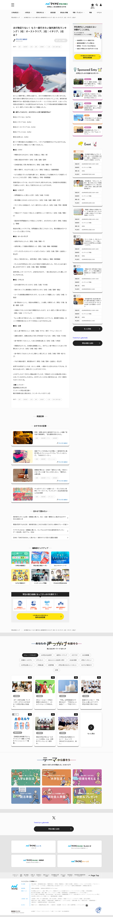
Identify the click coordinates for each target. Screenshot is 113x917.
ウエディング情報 (56, 892)
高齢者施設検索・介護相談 (56, 896)
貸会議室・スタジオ (61, 904)
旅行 (20, 46)
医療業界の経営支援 (42, 902)
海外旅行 (25, 46)
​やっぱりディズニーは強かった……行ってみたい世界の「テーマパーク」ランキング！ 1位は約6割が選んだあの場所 (50, 491)
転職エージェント (68, 898)
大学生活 (27, 12)
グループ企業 (57, 911)
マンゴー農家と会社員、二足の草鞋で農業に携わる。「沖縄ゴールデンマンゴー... (93, 83)
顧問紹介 (44, 900)
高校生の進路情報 (35, 888)
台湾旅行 (42, 46)
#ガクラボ (74, 655)
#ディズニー (51, 496)
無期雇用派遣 (92, 900)
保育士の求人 (85, 900)
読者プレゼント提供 (46, 875)
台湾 (31, 46)
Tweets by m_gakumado (80, 337)
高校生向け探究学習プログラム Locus (49, 888)
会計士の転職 (87, 898)
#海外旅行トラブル (45, 438)
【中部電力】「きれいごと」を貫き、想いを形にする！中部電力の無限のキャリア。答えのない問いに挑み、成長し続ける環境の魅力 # (93, 184)
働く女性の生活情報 (35, 892)
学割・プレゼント (78, 12)
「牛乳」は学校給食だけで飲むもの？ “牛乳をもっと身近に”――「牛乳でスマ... (68, 702)
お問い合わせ (33, 875)
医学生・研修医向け (59, 884)
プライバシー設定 (63, 875)
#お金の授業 (73, 660)
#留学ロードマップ (61, 655)
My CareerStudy (49, 894)
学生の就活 (33, 884)
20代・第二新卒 (52, 898)
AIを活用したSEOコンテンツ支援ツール (40, 896)
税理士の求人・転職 (35, 900)
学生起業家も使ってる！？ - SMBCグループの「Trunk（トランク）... (92, 132)
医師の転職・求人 (76, 900)
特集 (90, 12)
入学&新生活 (14, 12)
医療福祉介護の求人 (87, 885)
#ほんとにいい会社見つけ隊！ (56, 660)
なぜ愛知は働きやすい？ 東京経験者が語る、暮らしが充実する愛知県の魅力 (93, 107)
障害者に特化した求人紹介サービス (55, 885)
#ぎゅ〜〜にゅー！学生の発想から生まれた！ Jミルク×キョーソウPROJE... (44, 702)
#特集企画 (40, 665)
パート (32, 885)
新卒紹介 (60, 898)
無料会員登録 (40, 616)
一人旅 (48, 46)
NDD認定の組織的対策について (79, 875)
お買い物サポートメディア (79, 894)
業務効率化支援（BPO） (44, 904)
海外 (36, 46)
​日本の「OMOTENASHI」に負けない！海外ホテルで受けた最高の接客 (35, 537)
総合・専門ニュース (47, 890)
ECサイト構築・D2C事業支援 (37, 894)
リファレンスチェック (82, 904)
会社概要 (33, 911)
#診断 (56, 670)
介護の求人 (33, 902)
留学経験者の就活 (42, 884)
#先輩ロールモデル (26, 660)
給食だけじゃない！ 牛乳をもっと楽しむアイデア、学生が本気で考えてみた (90, 702)
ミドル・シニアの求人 (41, 885)
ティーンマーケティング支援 (78, 890)
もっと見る (87, 329)
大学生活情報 (89, 890)
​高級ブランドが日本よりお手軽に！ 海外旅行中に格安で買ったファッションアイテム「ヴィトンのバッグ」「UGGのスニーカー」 (50, 453)
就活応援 (52, 12)
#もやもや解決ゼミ (86, 665)
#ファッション (51, 459)
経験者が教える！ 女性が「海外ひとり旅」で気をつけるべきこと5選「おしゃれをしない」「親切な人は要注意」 (50, 472)
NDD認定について (70, 875)
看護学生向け (50, 884)
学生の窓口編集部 (21, 39)
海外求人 (76, 884)
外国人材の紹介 (51, 902)
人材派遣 (33, 898)
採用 (52, 911)
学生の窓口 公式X (87, 343)
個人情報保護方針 (65, 911)
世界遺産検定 (65, 892)
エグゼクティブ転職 (77, 898)
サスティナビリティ (46, 911)
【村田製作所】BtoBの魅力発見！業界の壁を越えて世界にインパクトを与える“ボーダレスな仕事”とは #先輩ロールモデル (93, 302)
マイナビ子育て (83, 892)
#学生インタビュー (86, 660)
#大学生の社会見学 (46, 655)
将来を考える (40, 12)
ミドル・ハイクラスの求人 (85, 884)
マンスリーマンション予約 (93, 894)
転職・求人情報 (69, 884)
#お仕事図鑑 (85, 655)
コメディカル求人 (66, 900)
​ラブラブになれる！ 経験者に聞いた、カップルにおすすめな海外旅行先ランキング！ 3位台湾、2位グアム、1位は (38, 531)
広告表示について (39, 875)
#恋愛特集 (51, 665)
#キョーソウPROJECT (30, 655)
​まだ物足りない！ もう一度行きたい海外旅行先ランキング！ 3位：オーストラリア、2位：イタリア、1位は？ (50, 17)
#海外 (36, 438)
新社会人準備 (64, 12)
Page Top (95, 875)
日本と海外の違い (57, 46)
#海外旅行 (55, 438)
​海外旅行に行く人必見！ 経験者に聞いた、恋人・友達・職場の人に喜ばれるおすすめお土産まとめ (39, 518)
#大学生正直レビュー (27, 665)
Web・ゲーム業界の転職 (42, 898)
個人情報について (26, 875)
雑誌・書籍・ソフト (46, 892)
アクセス (38, 911)
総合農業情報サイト (73, 892)
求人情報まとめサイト (36, 890)
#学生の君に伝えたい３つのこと (68, 665)
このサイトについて (15, 875)
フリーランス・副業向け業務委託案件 (73, 885)
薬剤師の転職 (50, 900)
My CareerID (57, 894)
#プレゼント (39, 660)
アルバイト (95, 884)
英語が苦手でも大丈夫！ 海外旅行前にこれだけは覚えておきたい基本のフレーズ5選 (39, 524)
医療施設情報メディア (67, 894)
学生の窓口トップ (15, 17)
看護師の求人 (58, 900)
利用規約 (21, 875)
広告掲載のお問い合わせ (55, 875)
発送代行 (53, 904)
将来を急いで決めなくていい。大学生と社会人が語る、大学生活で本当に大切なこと (93, 95)
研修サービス (34, 904)
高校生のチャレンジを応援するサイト (61, 890)
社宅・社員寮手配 (71, 904)
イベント (99, 12)
